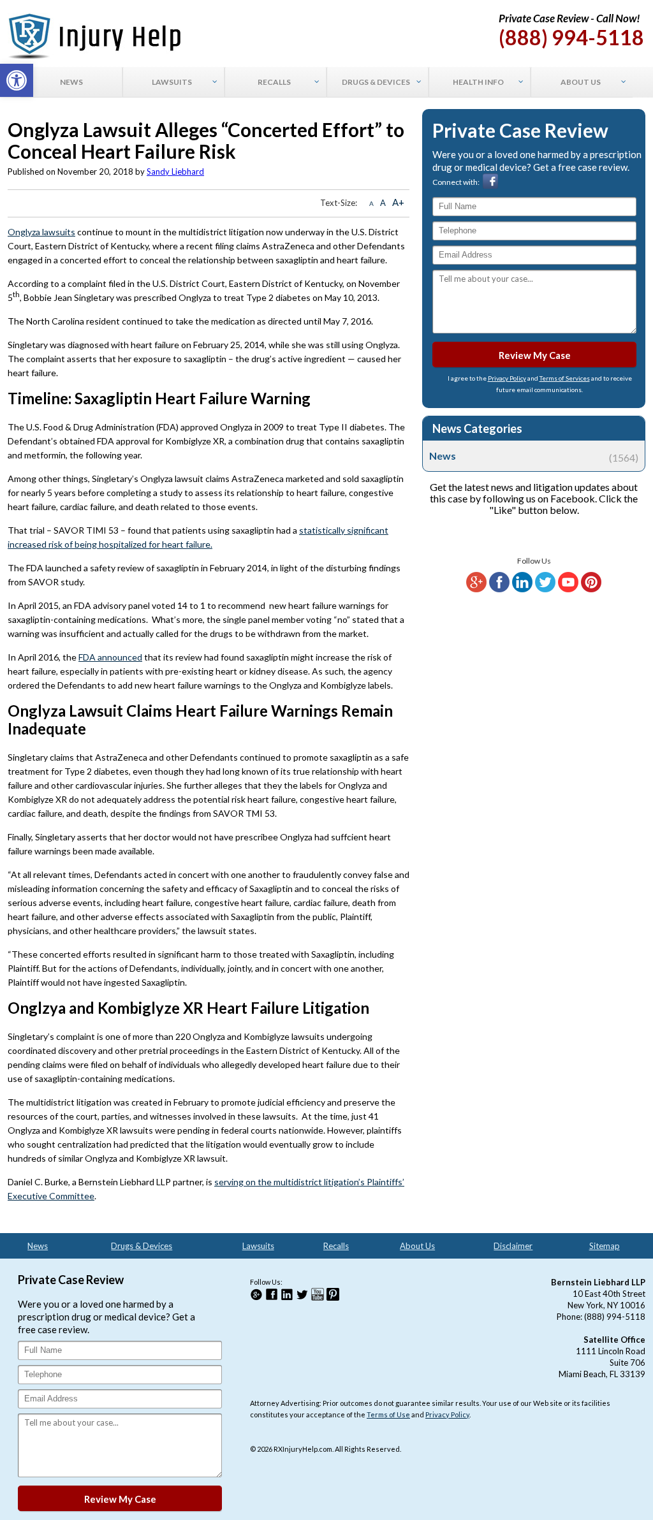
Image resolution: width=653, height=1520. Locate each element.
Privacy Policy (507, 378)
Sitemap (604, 1246)
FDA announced (110, 657)
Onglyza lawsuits (41, 231)
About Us (417, 1246)
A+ (398, 202)
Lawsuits (258, 1246)
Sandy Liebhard (175, 171)
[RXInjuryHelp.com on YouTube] (568, 589)
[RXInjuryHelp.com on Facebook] (499, 589)
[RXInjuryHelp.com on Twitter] (545, 589)
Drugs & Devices (141, 1246)
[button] (16, 80)
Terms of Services (564, 378)
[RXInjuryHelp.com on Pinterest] (591, 589)
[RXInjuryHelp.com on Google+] (476, 589)
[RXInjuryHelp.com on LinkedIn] (522, 589)
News (533, 456)
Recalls (336, 1246)
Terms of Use (388, 1414)
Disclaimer (513, 1246)
